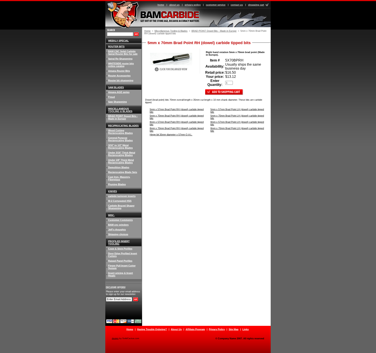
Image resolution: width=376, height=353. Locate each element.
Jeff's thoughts (117, 229)
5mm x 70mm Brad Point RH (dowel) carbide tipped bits (177, 117)
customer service (215, 4)
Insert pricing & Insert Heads (120, 274)
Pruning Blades (117, 184)
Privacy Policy (217, 329)
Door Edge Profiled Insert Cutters (122, 254)
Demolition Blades (118, 167)
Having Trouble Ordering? (152, 329)
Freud (111, 97)
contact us (237, 4)
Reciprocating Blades (123, 125)
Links (245, 329)
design (115, 338)
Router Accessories (119, 75)
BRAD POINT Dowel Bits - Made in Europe (214, 31)
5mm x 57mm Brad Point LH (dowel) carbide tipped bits (237, 110)
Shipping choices (118, 234)
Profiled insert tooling (119, 242)
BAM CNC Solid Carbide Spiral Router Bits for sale (123, 52)
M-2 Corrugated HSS (119, 201)
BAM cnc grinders (118, 224)
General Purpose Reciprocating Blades (120, 139)
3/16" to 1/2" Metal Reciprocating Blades (120, 146)
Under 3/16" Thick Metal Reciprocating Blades (121, 154)
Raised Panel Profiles (120, 261)
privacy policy (193, 4)
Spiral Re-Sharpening (120, 58)
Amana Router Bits (119, 71)
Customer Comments (120, 220)
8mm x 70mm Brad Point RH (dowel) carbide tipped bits (177, 129)
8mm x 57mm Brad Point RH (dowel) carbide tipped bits (177, 123)
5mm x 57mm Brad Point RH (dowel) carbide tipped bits (177, 110)
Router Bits (116, 46)
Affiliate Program (195, 329)
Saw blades (116, 87)
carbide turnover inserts (122, 196)
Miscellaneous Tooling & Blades (171, 31)
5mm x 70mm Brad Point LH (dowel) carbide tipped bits (237, 117)
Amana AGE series (118, 92)
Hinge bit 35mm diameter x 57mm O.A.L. (171, 134)
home (161, 4)
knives (112, 191)
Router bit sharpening (120, 80)
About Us (176, 329)
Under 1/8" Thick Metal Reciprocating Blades (121, 161)
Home (147, 31)
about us (174, 4)
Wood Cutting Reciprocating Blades (120, 131)
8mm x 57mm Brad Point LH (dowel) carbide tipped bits (237, 123)
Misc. (111, 215)
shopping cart (256, 4)
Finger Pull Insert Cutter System (122, 267)
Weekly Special (118, 40)
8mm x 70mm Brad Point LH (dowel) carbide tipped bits (237, 129)
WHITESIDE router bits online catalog (121, 64)
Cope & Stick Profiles (120, 248)
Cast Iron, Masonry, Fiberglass (119, 178)
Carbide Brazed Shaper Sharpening (121, 207)
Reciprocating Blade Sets (122, 172)
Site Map (233, 329)
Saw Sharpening (117, 101)
